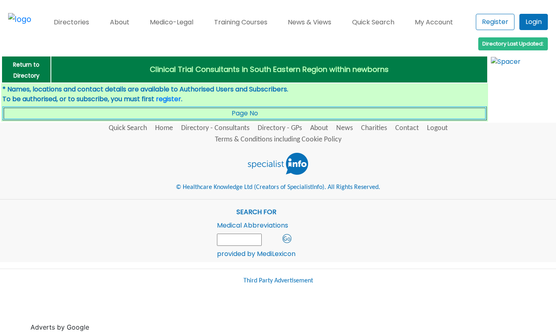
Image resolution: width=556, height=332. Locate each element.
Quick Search (373, 22)
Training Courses (240, 22)
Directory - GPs (280, 128)
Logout (437, 128)
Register (495, 21)
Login (533, 21)
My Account (434, 22)
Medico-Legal (171, 22)
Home (164, 128)
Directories (71, 22)
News (344, 128)
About (119, 22)
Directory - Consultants (215, 128)
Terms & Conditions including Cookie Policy (278, 139)
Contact (407, 128)
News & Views (309, 22)
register (168, 99)
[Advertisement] (239, 311)
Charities (374, 128)
